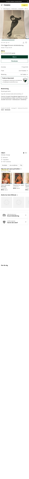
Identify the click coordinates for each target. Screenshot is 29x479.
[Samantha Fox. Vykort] (18, 178)
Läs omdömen (13, 165)
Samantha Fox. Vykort (18, 185)
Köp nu (14, 57)
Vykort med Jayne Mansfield (5, 185)
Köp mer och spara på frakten (10, 169)
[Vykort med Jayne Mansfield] (6, 178)
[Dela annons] (23, 42)
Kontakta (4, 165)
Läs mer (13, 53)
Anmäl (2, 109)
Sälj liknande (7, 109)
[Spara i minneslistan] (26, 42)
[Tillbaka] (2, 9)
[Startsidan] (7, 5)
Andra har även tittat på (9, 195)
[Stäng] (27, 1)
